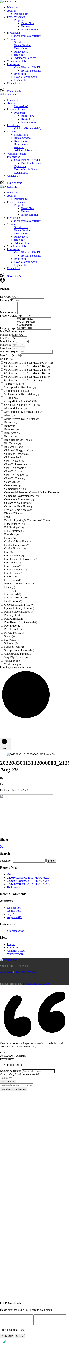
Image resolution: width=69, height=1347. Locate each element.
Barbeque (11, 425)
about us (11, 10)
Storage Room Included (19, 650)
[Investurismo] (8, 1)
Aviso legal (6, 971)
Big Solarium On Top (18, 439)
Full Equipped (14, 527)
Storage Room (14, 646)
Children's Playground (18, 450)
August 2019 (14, 917)
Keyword (5, 296)
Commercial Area (15, 488)
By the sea (20, 73)
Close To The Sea (16, 474)
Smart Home (21, 42)
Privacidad (20, 971)
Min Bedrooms (9, 331)
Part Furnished (14, 618)
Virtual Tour (12, 660)
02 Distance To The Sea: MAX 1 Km (27, 366)
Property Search (16, 16)
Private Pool (13, 629)
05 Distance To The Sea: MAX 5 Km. (27, 376)
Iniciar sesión (8, 1081)
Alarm (9, 415)
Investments (13, 32)
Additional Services (25, 57)
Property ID (7, 300)
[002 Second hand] (34, 322)
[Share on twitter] (1, 846)
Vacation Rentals (16, 61)
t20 (9, 874)
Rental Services (22, 45)
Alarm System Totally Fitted (21, 418)
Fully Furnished (14, 530)
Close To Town (14, 478)
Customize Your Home (18, 502)
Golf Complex (14, 555)
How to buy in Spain (26, 76)
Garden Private (15, 548)
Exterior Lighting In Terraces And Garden (29, 520)
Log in (11, 944)
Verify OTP (7, 1336)
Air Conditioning (15, 408)
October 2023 (14, 907)
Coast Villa (12, 481)
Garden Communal (16, 544)
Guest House (13, 573)
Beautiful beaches (31, 70)
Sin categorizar (15, 930)
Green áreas (12, 565)
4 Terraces (11, 397)
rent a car (19, 54)
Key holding (21, 48)
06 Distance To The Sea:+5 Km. (24, 380)
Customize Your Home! (19, 506)
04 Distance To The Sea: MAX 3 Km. (27, 373)
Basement (11, 429)
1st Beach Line (14, 383)
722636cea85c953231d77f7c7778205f (28, 877)
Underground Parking (18, 653)
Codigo (4, 358)
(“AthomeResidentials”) (27, 35)
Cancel (19, 1336)
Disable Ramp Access (18, 509)
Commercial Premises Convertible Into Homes (31, 492)
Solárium (11, 643)
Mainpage (12, 7)
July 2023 (12, 914)
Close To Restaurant (17, 464)
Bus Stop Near (14, 446)
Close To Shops (14, 471)
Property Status (9, 315)
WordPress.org (15, 953)
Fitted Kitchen (14, 523)
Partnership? (21, 13)
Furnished (12, 534)
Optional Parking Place (18, 604)
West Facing (12, 664)
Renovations (21, 51)
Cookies (33, 971)
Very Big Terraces (16, 657)
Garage (10, 537)
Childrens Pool (14, 457)
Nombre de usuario (10, 1070)
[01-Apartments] (34, 325)
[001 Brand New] (34, 319)
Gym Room (12, 580)
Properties (19, 20)
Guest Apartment (15, 569)
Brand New (27, 23)
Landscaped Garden (17, 597)
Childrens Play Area (17, 453)
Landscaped (12, 594)
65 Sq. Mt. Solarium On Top (22, 404)
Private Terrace (14, 632)
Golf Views (12, 562)
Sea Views (11, 639)
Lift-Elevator (13, 601)
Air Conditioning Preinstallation (23, 411)
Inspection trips (29, 29)
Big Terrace (12, 443)
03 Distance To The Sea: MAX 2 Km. (27, 369)
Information (13, 64)
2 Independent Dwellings (20, 387)
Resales (25, 26)
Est (7, 516)
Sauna (9, 636)
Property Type (8, 328)
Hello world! (14, 887)
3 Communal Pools (17, 390)
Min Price (6, 337)
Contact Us (13, 83)
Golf (8, 551)
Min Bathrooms (9, 334)
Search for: (6, 860)
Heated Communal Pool (19, 583)
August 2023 (14, 910)
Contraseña (6, 1074)
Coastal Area (13, 485)
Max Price (6, 341)
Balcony (10, 422)
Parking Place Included (18, 611)
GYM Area (12, 576)
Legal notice (21, 80)
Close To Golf (14, 460)
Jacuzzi (10, 590)
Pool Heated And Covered (20, 622)
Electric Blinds (14, 513)
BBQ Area (12, 432)
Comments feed (16, 950)
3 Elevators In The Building (21, 394)
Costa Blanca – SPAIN (27, 67)
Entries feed (13, 947)
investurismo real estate (36, 983)
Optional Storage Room (19, 608)
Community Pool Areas (19, 499)
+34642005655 (13, 90)
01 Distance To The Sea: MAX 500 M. (28, 362)
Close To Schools (15, 467)
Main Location (8, 312)
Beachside (11, 436)
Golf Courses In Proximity (20, 558)
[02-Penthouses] (34, 327)
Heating (10, 587)
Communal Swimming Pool (21, 495)
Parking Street (13, 615)
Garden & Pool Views (18, 541)
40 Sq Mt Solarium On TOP (21, 401)
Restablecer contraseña (13, 1089)
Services (11, 39)
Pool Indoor (12, 625)
